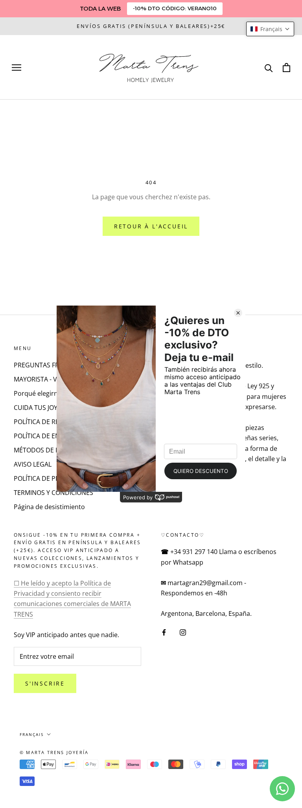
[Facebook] (164, 632)
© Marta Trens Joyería (54, 752)
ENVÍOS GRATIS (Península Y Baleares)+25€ (151, 26)
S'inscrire (45, 683)
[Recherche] (269, 67)
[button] (270, 29)
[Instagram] (183, 632)
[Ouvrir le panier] (286, 67)
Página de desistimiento (49, 506)
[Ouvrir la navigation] (16, 67)
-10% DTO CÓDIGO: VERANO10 (175, 8)
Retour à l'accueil (151, 226)
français (32, 734)
